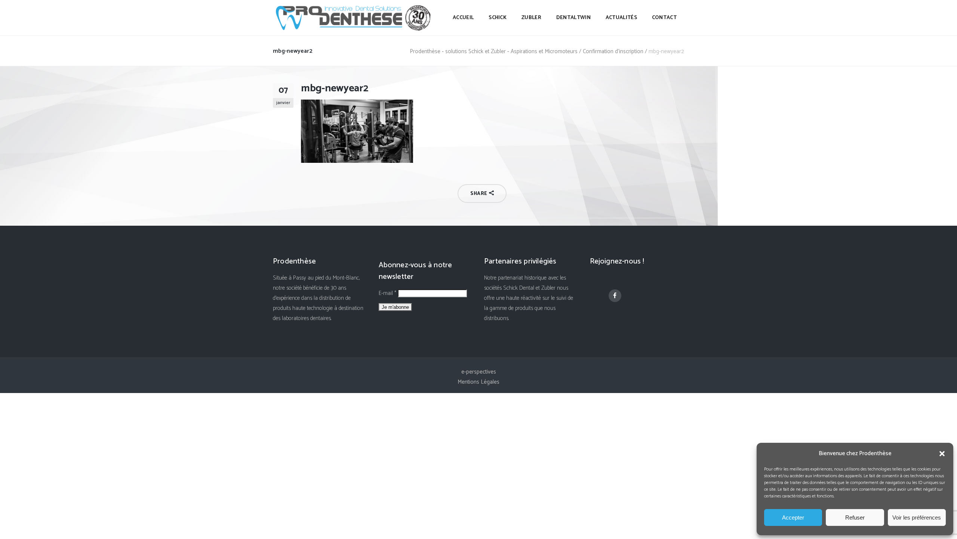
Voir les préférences (916, 517)
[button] (942, 453)
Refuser (855, 517)
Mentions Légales (478, 382)
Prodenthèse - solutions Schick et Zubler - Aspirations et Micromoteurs (494, 51)
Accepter (793, 517)
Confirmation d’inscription (613, 51)
